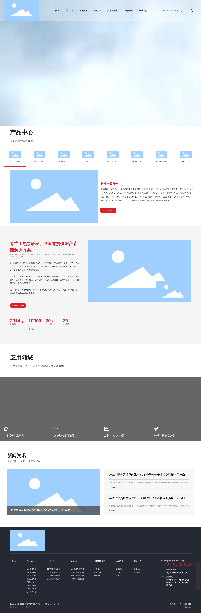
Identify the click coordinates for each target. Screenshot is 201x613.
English (174, 10)
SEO (189, 604)
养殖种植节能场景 (164, 435)
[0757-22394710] (198, 570)
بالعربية (182, 10)
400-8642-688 (177, 564)
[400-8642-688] (198, 565)
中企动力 (180, 604)
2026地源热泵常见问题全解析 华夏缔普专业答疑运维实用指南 (147, 474)
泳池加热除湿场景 (64, 435)
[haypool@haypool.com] (198, 576)
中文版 (166, 10)
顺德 (185, 604)
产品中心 (21, 132)
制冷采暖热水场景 (13, 435)
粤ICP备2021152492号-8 (19, 607)
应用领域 (21, 357)
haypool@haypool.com (176, 572)
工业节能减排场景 (114, 435)
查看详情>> (113, 487)
